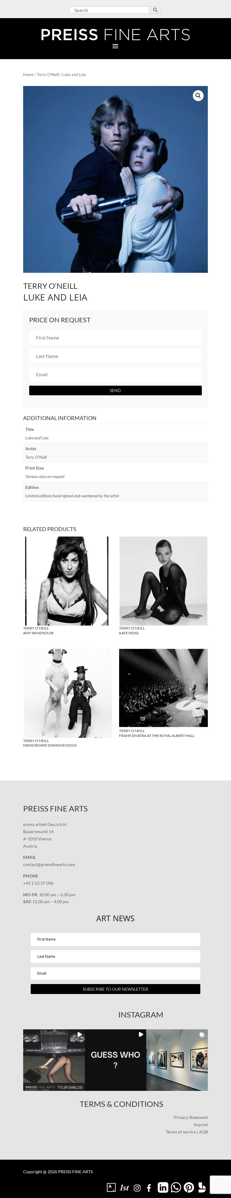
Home (28, 74)
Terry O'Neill (48, 74)
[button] (198, 95)
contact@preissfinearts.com (49, 864)
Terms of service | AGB (187, 1131)
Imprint (201, 1124)
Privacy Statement (191, 1117)
